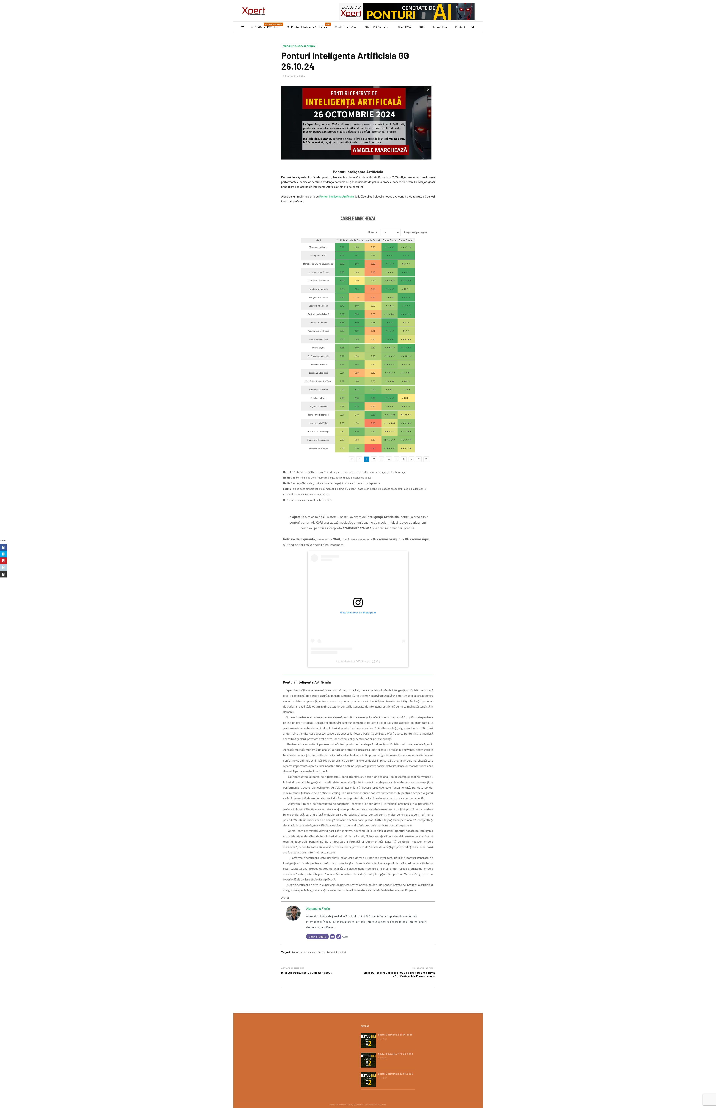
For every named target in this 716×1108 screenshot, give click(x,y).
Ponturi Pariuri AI (336, 952)
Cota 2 (382, 1038)
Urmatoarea (419, 459)
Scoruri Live (439, 27)
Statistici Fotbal (375, 27)
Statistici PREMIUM (266, 26)
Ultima (426, 459)
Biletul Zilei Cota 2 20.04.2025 (395, 1073)
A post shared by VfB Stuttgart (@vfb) (358, 661)
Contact (460, 27)
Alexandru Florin (318, 908)
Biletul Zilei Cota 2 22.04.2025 (395, 1054)
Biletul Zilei (405, 27)
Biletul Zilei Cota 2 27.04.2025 (395, 1034)
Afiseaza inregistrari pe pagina (397, 232)
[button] (390, 232)
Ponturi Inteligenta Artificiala (308, 26)
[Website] (338, 936)
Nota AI (344, 240)
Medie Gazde (356, 240)
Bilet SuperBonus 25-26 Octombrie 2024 (306, 972)
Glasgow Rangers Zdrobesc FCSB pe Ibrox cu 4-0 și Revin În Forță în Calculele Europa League (399, 974)
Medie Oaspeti (373, 240)
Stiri (422, 27)
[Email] (332, 936)
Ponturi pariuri (344, 27)
